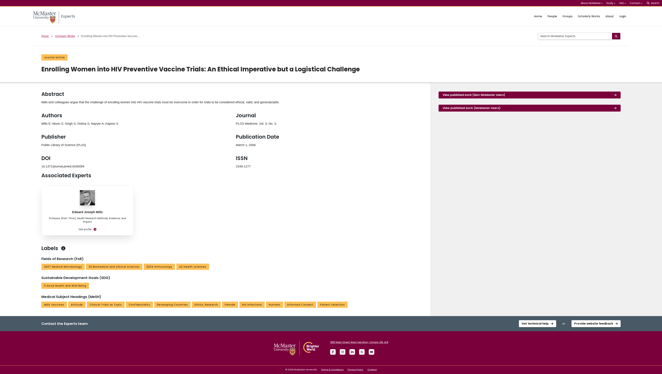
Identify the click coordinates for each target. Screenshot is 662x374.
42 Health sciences (192, 266)
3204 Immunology (159, 266)
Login (622, 16)
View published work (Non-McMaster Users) (474, 95)
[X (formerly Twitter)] (362, 352)
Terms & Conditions (332, 369)
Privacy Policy (355, 369)
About (609, 16)
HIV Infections (252, 304)
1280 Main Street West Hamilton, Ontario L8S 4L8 (359, 342)
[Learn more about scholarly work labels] (63, 248)
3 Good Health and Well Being (65, 285)
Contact (372, 369)
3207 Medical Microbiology (63, 266)
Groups (568, 16)
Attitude (77, 304)
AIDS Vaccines (54, 304)
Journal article (54, 57)
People (552, 16)
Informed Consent (300, 304)
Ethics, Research (206, 304)
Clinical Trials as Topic (106, 304)
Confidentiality (139, 304)
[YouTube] (371, 352)
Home (538, 16)
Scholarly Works (589, 16)
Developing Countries (172, 304)
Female (230, 304)
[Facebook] (333, 352)
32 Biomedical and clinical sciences (114, 266)
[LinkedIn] (352, 352)
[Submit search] (616, 36)
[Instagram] (342, 352)
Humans (274, 304)
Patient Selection (332, 304)
